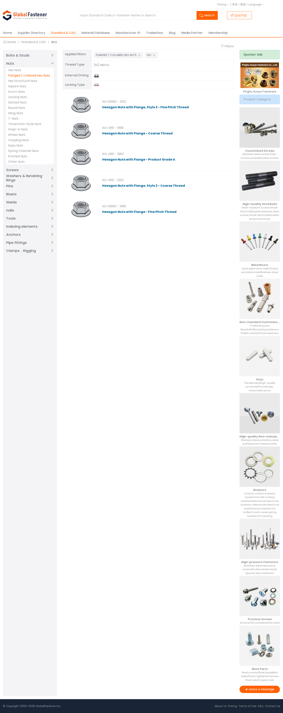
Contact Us (272, 706)
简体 (235, 4)
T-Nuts (13, 118)
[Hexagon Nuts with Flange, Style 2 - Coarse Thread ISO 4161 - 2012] (81, 183)
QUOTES (240, 15)
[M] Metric (102, 65)
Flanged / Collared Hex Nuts (29, 75)
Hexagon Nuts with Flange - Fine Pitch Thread (139, 212)
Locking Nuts (17, 97)
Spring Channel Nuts (23, 151)
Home (7, 33)
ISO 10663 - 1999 (114, 206)
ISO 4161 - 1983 (113, 154)
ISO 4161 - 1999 (112, 128)
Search (209, 15)
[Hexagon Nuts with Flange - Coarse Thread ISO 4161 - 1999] (81, 131)
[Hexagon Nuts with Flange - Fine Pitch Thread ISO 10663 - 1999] (81, 209)
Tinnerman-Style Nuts (24, 124)
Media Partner (192, 33)
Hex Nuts (14, 70)
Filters (229, 46)
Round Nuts (16, 108)
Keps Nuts (15, 145)
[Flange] (97, 84)
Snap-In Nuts (18, 129)
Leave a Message (261, 689)
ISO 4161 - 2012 (113, 180)
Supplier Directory (31, 33)
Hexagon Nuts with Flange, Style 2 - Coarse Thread (143, 185)
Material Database (95, 33)
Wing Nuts (15, 113)
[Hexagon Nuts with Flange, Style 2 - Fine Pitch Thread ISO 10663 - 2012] (81, 105)
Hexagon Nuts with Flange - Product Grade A (138, 159)
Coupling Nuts (18, 140)
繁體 (243, 4)
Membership (218, 33)
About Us (221, 706)
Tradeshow (154, 33)
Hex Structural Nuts (22, 81)
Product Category (257, 99)
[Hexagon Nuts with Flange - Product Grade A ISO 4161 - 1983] (81, 157)
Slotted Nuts (17, 102)
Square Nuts (17, 86)
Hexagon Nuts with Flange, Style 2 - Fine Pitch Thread (145, 107)
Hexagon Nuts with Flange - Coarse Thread (137, 133)
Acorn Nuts (16, 91)
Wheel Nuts (16, 134)
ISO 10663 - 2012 (114, 101)
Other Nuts (16, 161)
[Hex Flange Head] (97, 75)
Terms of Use (247, 706)
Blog (172, 33)
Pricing (222, 4)
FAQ (260, 706)
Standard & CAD (63, 33)
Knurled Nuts (17, 156)
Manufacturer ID (128, 33)
